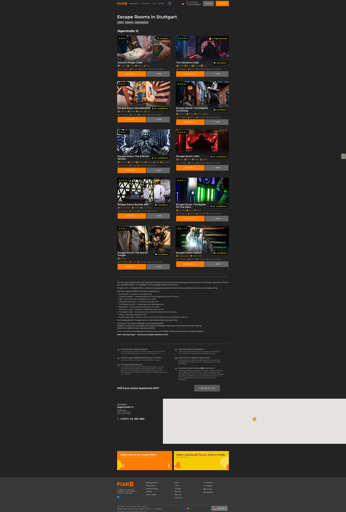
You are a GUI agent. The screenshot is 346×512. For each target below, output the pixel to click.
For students (150, 485)
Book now (222, 3)
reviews (152, 509)
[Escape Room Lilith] (202, 143)
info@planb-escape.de (126, 490)
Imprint (140, 506)
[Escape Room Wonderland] (143, 95)
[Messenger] (118, 497)
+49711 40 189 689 (132, 418)
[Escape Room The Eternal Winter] (143, 143)
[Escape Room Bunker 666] (143, 191)
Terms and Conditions (131, 506)
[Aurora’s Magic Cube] (143, 49)
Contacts (161, 3)
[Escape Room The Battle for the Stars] (202, 191)
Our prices (178, 498)
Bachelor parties (152, 489)
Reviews (178, 492)
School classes (151, 494)
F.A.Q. (177, 485)
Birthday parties (151, 482)
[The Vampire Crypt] (202, 49)
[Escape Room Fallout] (202, 240)
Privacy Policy (121, 506)
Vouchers (208, 3)
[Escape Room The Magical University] (202, 95)
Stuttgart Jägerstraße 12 (127, 491)
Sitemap (145, 506)
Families (149, 492)
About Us (178, 494)
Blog (176, 482)
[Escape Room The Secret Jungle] (143, 240)
